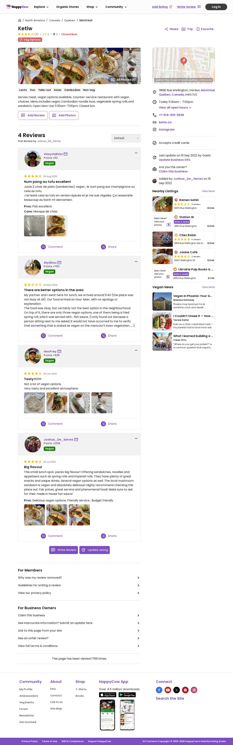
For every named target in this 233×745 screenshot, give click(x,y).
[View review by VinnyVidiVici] (33, 158)
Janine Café (188, 252)
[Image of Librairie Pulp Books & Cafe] (162, 274)
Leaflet (159, 80)
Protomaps (170, 80)
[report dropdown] (136, 153)
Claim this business (31, 615)
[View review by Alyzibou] (33, 267)
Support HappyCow (99, 741)
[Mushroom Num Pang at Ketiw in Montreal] (56, 402)
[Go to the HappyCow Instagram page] (194, 690)
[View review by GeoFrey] (33, 356)
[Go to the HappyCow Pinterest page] (185, 690)
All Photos (126, 80)
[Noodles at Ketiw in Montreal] (34, 514)
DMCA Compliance (73, 741)
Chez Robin (187, 235)
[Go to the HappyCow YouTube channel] (168, 690)
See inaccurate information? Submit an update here (55, 623)
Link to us (56, 702)
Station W (186, 217)
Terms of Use (49, 741)
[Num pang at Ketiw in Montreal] (56, 225)
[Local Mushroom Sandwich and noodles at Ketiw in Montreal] (56, 514)
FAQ (53, 689)
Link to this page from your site (40, 630)
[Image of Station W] (163, 222)
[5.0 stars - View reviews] (182, 239)
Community (114, 7)
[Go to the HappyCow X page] (176, 690)
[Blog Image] (162, 301)
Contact (56, 695)
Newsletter (26, 715)
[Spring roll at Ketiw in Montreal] (79, 402)
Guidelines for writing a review (39, 585)
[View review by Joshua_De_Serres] (33, 444)
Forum (23, 709)
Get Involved (27, 722)
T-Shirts (81, 689)
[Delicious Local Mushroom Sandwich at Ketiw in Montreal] (79, 514)
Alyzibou (50, 263)
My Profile (25, 689)
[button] (183, 61)
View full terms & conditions (38, 646)
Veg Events (26, 702)
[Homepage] (17, 6)
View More (208, 191)
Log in (216, 7)
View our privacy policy (34, 593)
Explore (39, 7)
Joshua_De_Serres (49, 141)
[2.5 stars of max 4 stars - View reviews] (182, 204)
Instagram (167, 129)
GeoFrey (50, 351)
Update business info (174, 160)
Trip (190, 29)
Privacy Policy (29, 741)
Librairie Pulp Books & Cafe (198, 269)
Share (174, 29)
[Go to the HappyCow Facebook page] (159, 690)
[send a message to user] (66, 154)
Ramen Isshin (189, 200)
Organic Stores (67, 7)
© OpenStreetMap (188, 80)
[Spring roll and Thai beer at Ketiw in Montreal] (101, 402)
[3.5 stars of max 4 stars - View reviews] (26, 34)
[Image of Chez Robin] (163, 239)
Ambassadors (28, 696)
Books (80, 696)
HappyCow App (113, 681)
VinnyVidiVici (53, 154)
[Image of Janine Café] (163, 256)
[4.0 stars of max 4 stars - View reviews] (182, 256)
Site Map (56, 708)
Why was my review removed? (40, 577)
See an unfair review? (33, 638)
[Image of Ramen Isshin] (163, 204)
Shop (90, 7)
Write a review (182, 221)
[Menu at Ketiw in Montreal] (34, 225)
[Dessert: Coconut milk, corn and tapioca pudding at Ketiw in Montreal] (34, 402)
